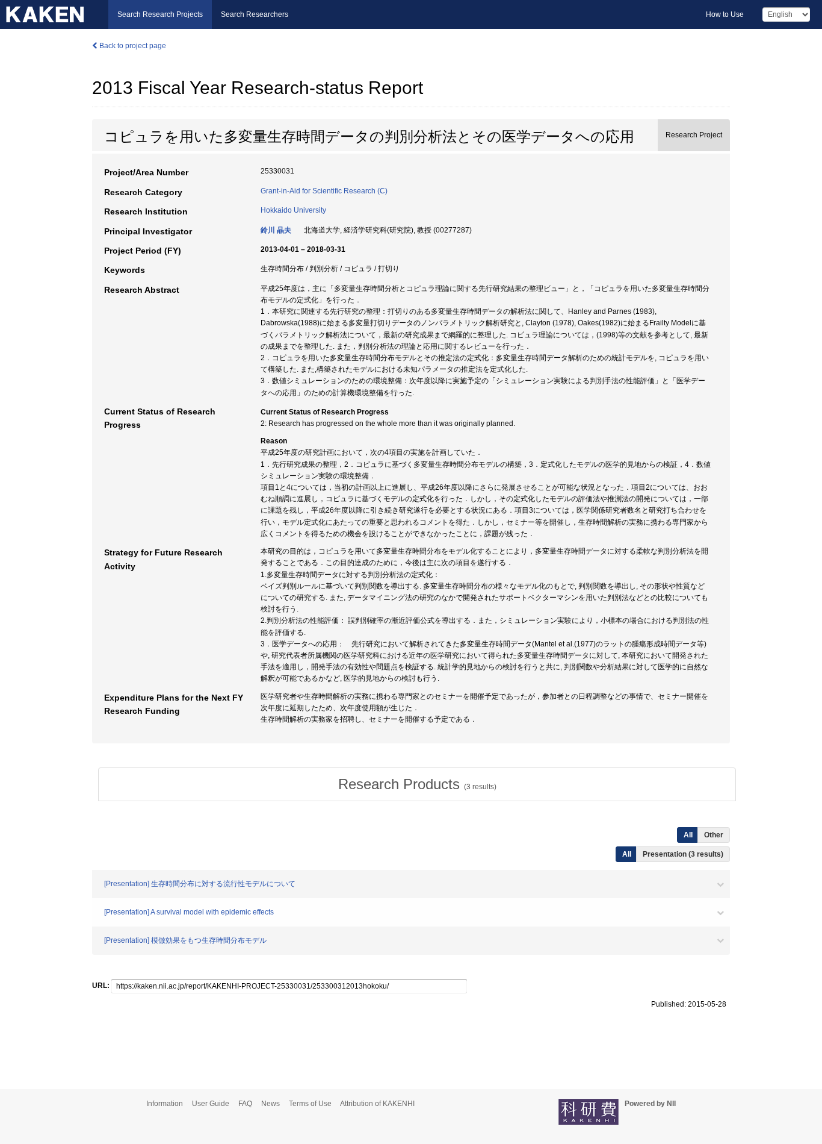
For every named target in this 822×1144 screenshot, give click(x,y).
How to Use (725, 14)
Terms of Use (310, 1103)
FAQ (245, 1103)
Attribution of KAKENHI (377, 1103)
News (270, 1103)
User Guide (210, 1103)
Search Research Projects (160, 14)
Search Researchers (254, 14)
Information (164, 1103)
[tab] (417, 784)
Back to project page (131, 46)
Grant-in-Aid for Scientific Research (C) (324, 191)
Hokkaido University (293, 210)
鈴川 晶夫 (276, 230)
